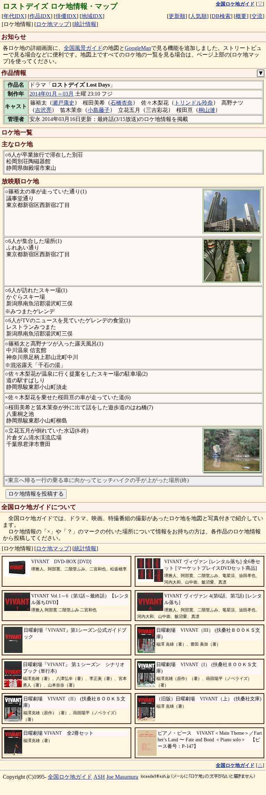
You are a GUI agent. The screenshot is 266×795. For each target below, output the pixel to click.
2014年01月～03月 (51, 94)
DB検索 (221, 16)
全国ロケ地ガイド (70, 777)
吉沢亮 (43, 110)
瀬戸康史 (63, 103)
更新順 (177, 16)
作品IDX (40, 16)
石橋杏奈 (121, 103)
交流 (257, 16)
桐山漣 (206, 110)
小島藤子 (99, 110)
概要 (241, 16)
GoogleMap (138, 48)
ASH (99, 777)
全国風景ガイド (83, 48)
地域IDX (92, 16)
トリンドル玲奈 (193, 103)
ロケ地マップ (52, 24)
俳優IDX (66, 16)
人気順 (198, 16)
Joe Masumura (122, 777)
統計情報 (85, 24)
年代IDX (14, 16)
